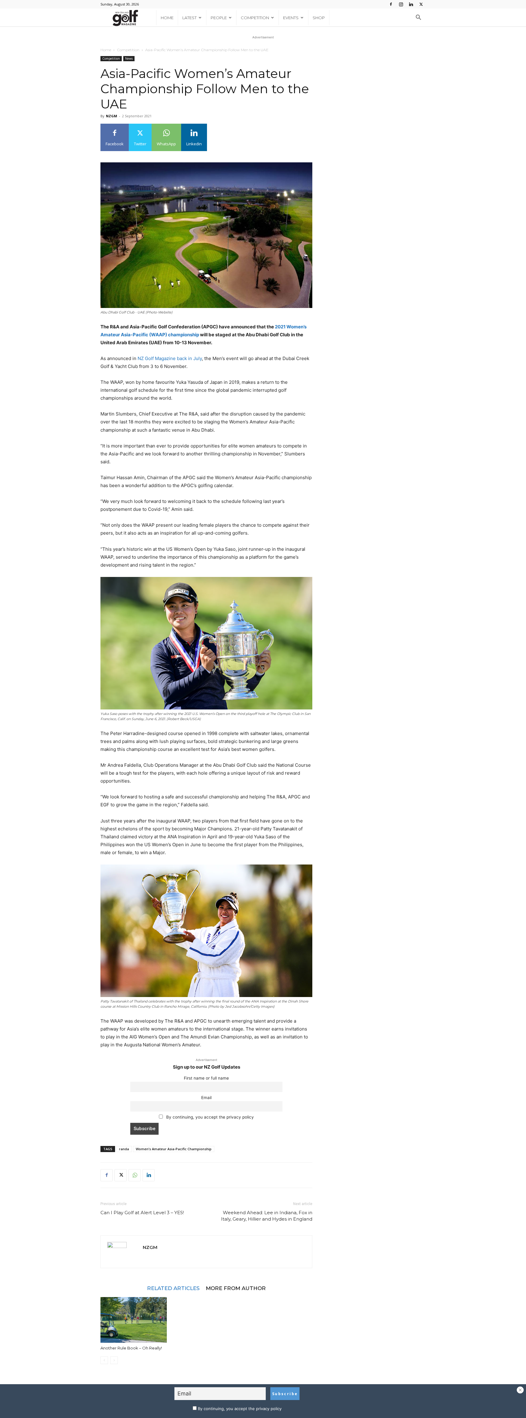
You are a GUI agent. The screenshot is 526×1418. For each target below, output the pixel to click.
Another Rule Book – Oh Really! (131, 1348)
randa (124, 1149)
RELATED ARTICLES (173, 1288)
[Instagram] (400, 4)
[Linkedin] (411, 4)
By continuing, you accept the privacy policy (209, 1117)
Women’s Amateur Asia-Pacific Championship (174, 1149)
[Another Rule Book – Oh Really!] (133, 1320)
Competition (255, 17)
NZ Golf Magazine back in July (170, 358)
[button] (418, 18)
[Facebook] (390, 4)
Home (167, 17)
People (219, 17)
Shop (319, 17)
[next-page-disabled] (114, 1360)
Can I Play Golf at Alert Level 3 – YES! (142, 1212)
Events (291, 17)
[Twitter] (421, 4)
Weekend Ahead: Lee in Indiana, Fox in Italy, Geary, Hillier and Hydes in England (266, 1216)
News (129, 58)
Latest (189, 17)
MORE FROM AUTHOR (236, 1288)
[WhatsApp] (134, 1175)
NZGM (111, 116)
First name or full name (206, 1078)
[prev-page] (104, 1360)
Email (206, 1097)
